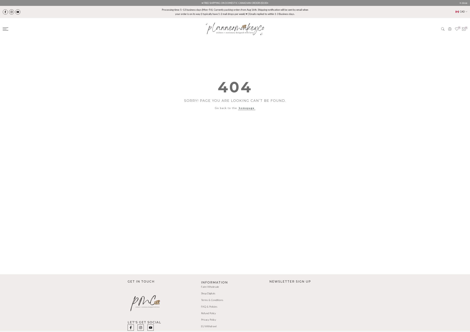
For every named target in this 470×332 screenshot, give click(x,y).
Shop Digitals (208, 293)
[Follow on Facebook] (5, 12)
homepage (246, 108)
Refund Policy (208, 313)
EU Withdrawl (208, 326)
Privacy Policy (208, 319)
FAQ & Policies (209, 306)
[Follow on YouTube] (17, 12)
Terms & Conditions (212, 300)
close (7, 3)
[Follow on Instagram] (11, 12)
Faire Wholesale (210, 286)
